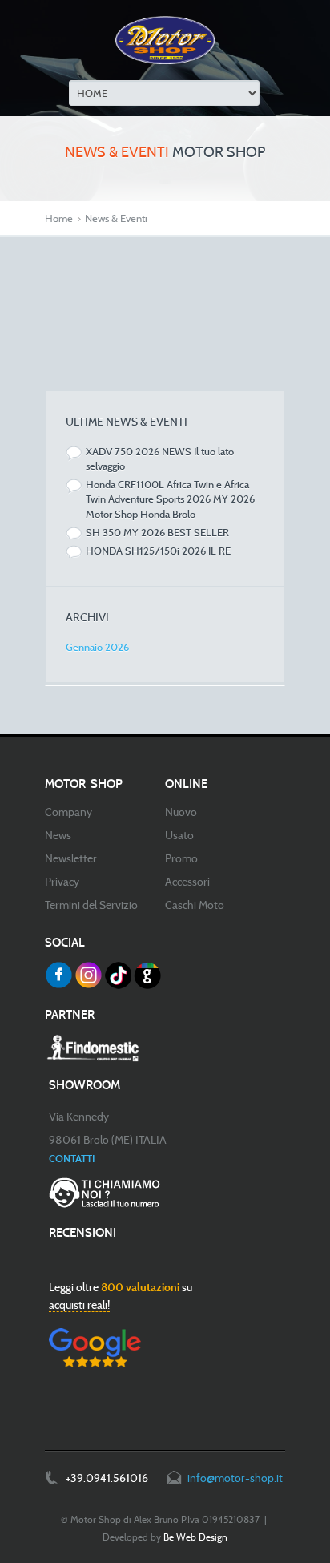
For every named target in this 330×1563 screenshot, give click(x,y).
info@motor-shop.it (235, 1477)
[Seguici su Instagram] (88, 975)
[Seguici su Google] (147, 975)
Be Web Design (195, 1537)
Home (59, 218)
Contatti (72, 1158)
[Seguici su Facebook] (58, 975)
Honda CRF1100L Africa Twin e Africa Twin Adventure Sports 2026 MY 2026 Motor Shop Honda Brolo (170, 498)
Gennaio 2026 (97, 646)
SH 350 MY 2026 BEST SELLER (157, 532)
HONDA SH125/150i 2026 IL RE (158, 550)
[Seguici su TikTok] (117, 975)
